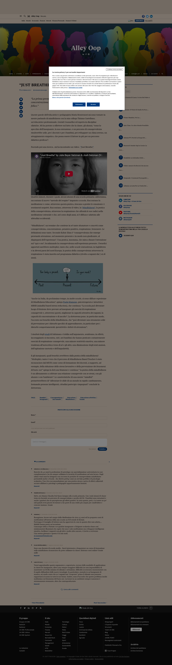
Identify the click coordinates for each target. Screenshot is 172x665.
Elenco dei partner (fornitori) (61, 97)
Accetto (93, 104)
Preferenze (79, 104)
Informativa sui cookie (75, 87)
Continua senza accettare (114, 69)
